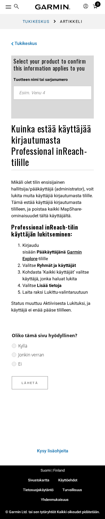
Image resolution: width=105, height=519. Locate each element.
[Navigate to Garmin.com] (52, 7)
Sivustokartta (38, 480)
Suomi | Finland (53, 470)
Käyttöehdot (67, 480)
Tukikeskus (36, 21)
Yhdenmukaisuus (55, 500)
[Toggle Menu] (3, 5)
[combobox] (52, 93)
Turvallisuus (72, 490)
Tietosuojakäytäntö (38, 490)
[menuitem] (16, 7)
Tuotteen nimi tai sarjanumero (40, 79)
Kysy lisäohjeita (52, 450)
